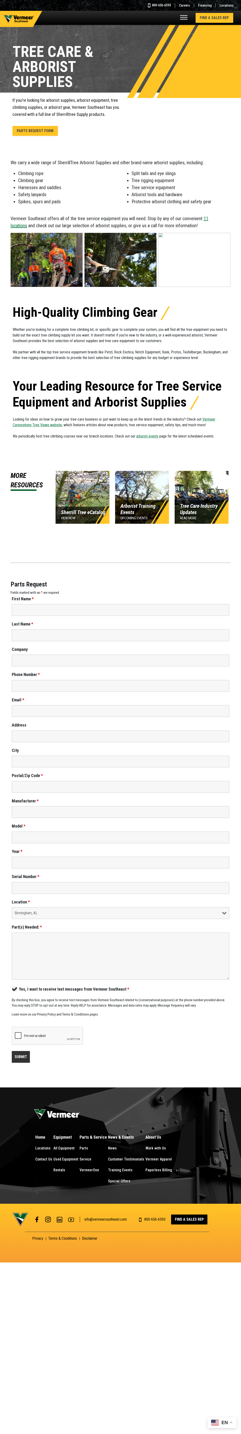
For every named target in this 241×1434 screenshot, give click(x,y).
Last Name (22, 624)
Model (18, 826)
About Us (153, 1137)
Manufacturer (25, 801)
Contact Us (43, 1159)
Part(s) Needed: (27, 927)
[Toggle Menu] (184, 17)
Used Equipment (65, 1159)
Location (21, 902)
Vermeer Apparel (158, 1159)
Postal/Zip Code (27, 775)
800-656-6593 (161, 5)
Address (19, 725)
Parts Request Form (35, 131)
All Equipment (64, 1148)
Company (20, 649)
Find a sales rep (214, 18)
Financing (205, 5)
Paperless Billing (158, 1170)
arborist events (147, 436)
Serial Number (25, 876)
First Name (23, 599)
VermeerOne (89, 1170)
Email (18, 700)
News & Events (121, 1137)
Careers (184, 5)
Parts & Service (93, 1137)
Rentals (59, 1170)
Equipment (62, 1137)
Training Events (120, 1170)
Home (40, 1137)
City (15, 750)
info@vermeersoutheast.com (105, 1219)
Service (85, 1159)
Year (17, 851)
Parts (84, 1148)
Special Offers (119, 1181)
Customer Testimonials (126, 1159)
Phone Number (26, 674)
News (112, 1148)
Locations (226, 5)
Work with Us (155, 1148)
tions (22, 225)
